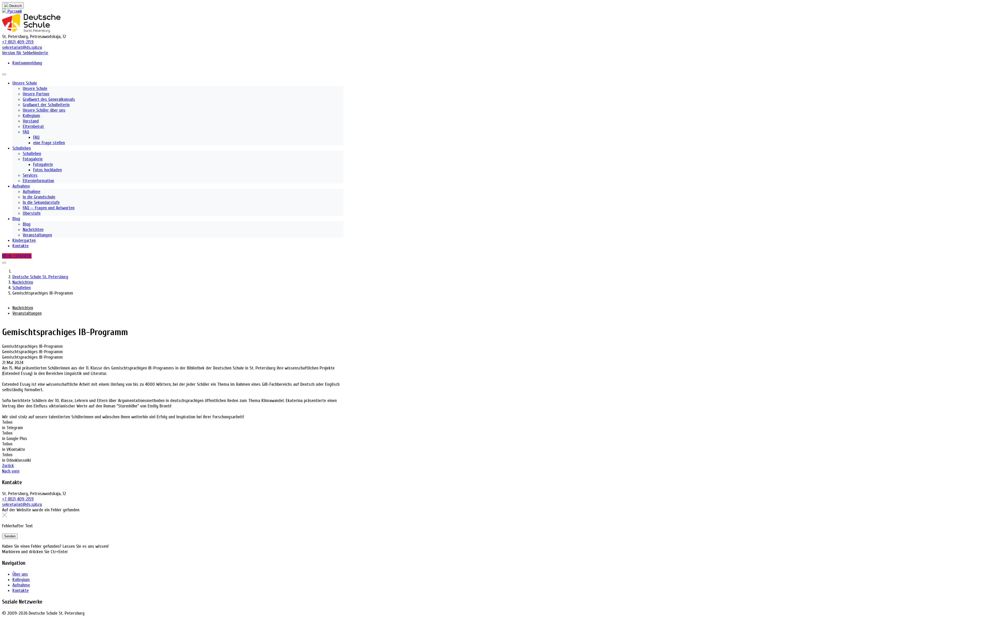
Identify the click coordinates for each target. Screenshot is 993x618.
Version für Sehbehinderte (25, 53)
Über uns (20, 574)
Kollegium (21, 579)
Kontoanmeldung (27, 63)
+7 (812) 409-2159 (18, 42)
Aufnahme (21, 585)
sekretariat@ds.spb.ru (22, 47)
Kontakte (20, 590)
